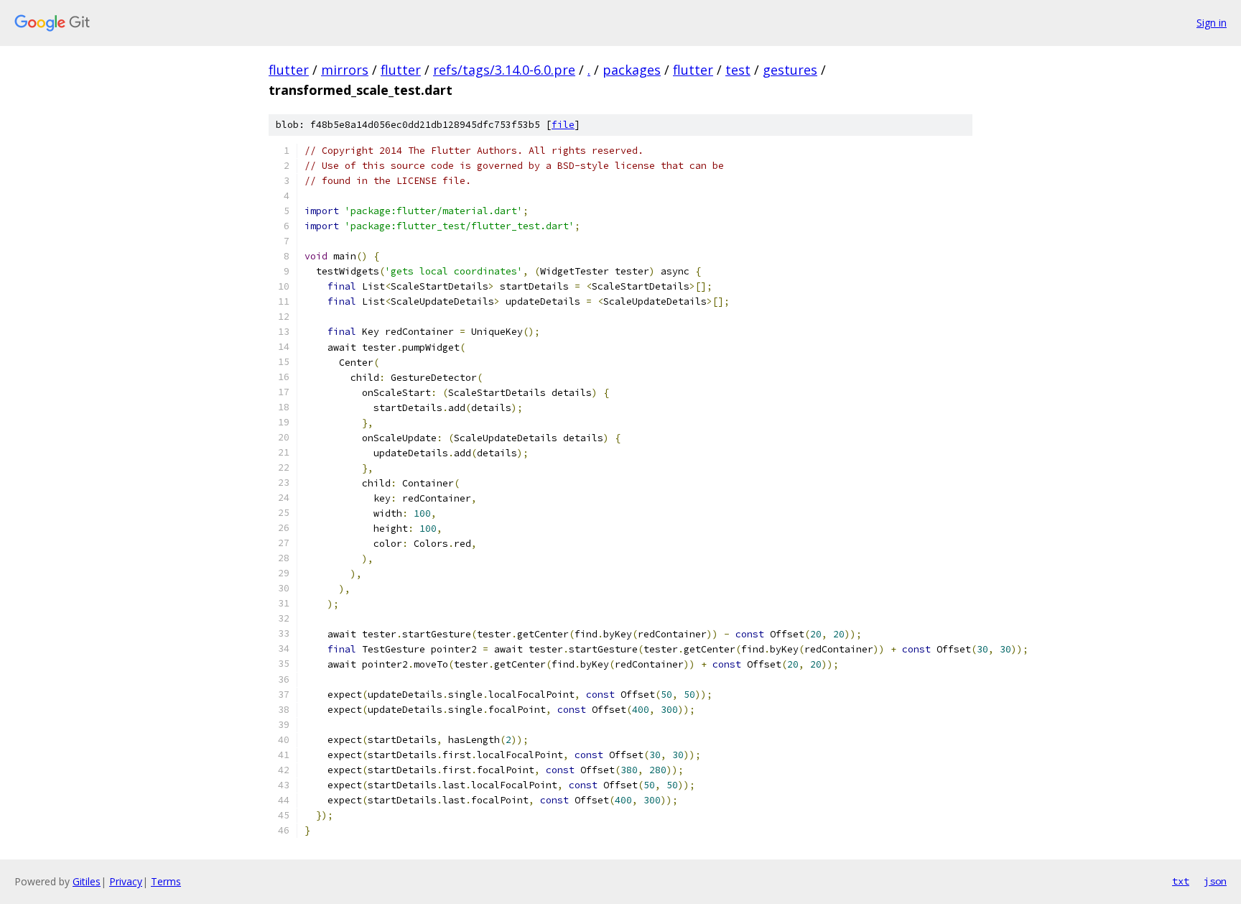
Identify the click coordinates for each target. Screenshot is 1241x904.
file (563, 125)
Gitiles (87, 881)
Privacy (125, 881)
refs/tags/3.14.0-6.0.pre (504, 69)
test (737, 69)
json (1215, 881)
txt (1180, 881)
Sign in (1211, 22)
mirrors (344, 69)
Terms (166, 881)
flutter (289, 69)
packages (632, 69)
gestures (790, 69)
